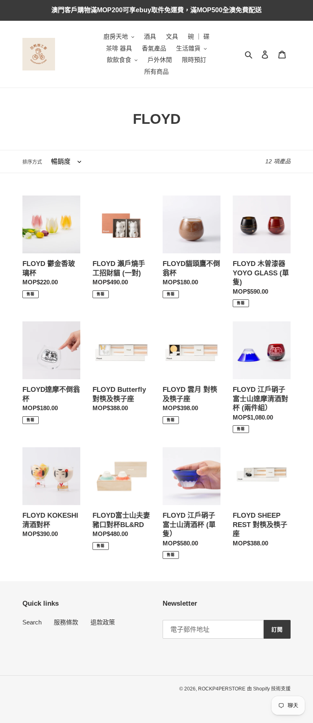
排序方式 (32, 162)
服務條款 (66, 622)
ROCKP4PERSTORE (221, 689)
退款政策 (102, 622)
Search (32, 622)
